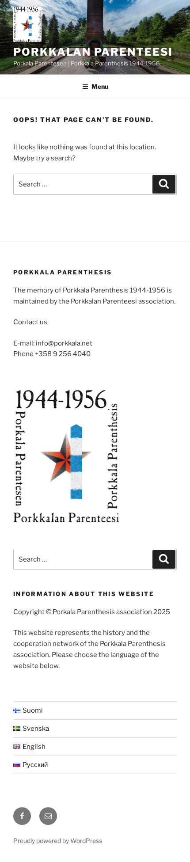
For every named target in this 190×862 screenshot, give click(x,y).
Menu (99, 86)
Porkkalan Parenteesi (93, 52)
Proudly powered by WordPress (57, 840)
